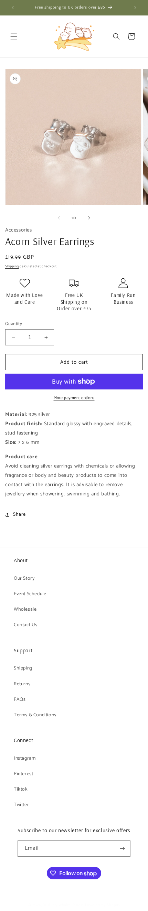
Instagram (24, 758)
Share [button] (19, 514)
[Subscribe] (122, 848)
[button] (13, 36)
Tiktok (21, 789)
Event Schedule (30, 594)
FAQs (19, 700)
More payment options (74, 398)
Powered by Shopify (102, 905)
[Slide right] (89, 217)
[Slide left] (58, 217)
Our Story (24, 578)
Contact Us (26, 625)
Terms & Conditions (35, 715)
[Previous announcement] (12, 7)
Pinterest (23, 774)
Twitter (21, 805)
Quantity (13, 324)
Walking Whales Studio (63, 905)
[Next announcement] (135, 7)
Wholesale (25, 609)
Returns (22, 684)
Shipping (12, 266)
